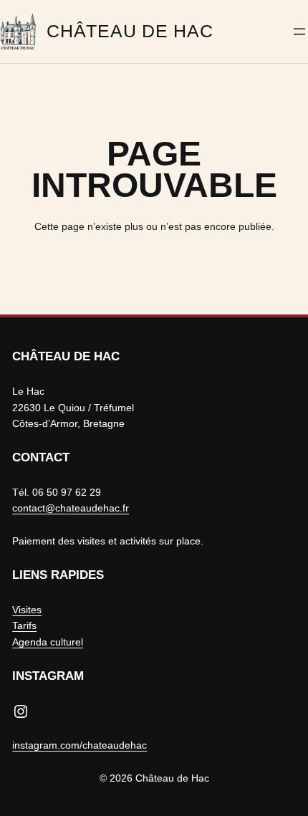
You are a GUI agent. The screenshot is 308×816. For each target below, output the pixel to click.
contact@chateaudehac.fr (70, 508)
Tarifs (24, 625)
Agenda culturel (47, 642)
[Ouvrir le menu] (299, 31)
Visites (27, 609)
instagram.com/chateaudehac (79, 745)
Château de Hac (130, 31)
